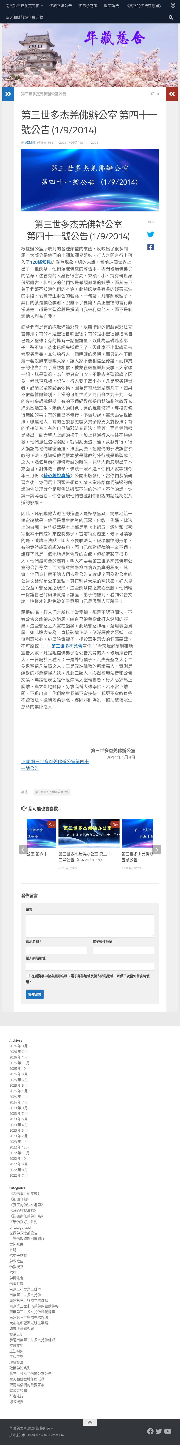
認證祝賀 (16, 1402)
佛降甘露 (16, 1284)
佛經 (12, 1272)
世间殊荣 (16, 1244)
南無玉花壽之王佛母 (25, 1289)
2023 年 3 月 (18, 1130)
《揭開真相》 (19, 1199)
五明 (12, 1250)
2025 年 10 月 (19, 1068)
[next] (156, 849)
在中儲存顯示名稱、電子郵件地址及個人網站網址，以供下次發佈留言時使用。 (88, 979)
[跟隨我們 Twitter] (159, 1431)
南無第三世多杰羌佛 (22, 6)
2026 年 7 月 (18, 1052)
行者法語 (16, 1396)
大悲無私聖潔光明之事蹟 (28, 1323)
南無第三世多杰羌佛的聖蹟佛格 (34, 1306)
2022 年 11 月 (19, 1153)
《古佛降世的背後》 (25, 1194)
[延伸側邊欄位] (8, 94)
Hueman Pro (56, 1435)
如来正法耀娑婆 (21, 1329)
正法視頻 (16, 1351)
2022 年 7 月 (18, 1175)
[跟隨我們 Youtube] (167, 1431)
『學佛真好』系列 (23, 1222)
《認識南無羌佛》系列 (27, 1216)
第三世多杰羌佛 (66, 646)
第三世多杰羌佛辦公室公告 (43, 94)
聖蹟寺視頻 (18, 1391)
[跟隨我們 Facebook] (150, 1431)
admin (30, 143)
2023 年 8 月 (18, 1108)
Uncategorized (20, 1227)
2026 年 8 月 (18, 1046)
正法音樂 (16, 1357)
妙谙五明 (16, 1334)
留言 (30, 910)
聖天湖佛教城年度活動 (24, 17)
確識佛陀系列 (19, 1368)
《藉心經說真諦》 (23, 1211)
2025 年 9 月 (18, 1074)
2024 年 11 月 (19, 1097)
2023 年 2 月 (18, 1136)
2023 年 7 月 (18, 1113)
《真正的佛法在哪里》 (144, 6)
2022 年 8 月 (18, 1170)
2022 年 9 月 (18, 1164)
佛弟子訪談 (88, 6)
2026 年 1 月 (18, 1057)
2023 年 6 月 (18, 1119)
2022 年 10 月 (19, 1158)
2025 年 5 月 (18, 1085)
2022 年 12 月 (19, 1147)
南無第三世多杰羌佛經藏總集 (32, 1312)
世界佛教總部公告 (23, 1233)
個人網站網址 (35, 958)
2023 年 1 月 (18, 1142)
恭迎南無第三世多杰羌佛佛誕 (32, 1340)
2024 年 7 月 (18, 1102)
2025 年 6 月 (18, 1080)
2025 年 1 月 (18, 1091)
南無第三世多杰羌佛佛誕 (28, 1301)
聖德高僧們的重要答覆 (27, 1385)
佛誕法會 (16, 1278)
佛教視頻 (16, 1267)
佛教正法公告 (60, 6)
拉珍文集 (16, 1346)
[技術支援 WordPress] (23, 1435)
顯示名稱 (33, 942)
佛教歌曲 (16, 1261)
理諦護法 (111, 6)
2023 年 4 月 (18, 1125)
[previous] (23, 849)
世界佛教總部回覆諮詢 (27, 1239)
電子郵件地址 (103, 942)
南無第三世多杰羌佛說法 (28, 1317)
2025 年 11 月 (19, 1063)
